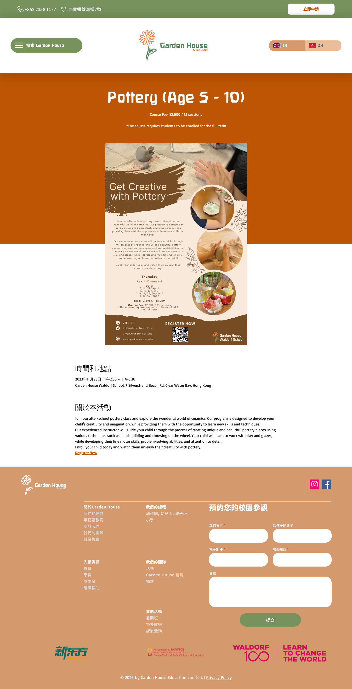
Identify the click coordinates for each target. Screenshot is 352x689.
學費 (88, 575)
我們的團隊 (94, 532)
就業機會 (92, 539)
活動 (150, 568)
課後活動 (154, 631)
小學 (150, 520)
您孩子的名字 (283, 525)
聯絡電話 (279, 549)
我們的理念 (94, 513)
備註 (212, 573)
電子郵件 (216, 549)
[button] (46, 45)
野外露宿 (154, 624)
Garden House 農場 (165, 575)
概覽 (88, 568)
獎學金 (90, 581)
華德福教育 (94, 520)
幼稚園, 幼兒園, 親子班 (166, 513)
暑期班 (152, 618)
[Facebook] (326, 484)
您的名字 (216, 525)
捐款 (150, 581)
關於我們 (92, 526)
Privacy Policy (219, 677)
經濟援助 (92, 587)
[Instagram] (314, 484)
